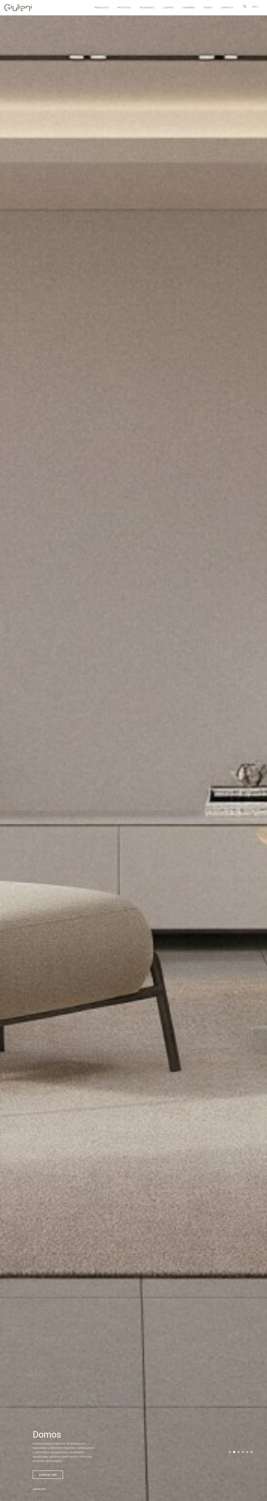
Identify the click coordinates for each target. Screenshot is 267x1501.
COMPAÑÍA (188, 7)
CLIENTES (168, 7)
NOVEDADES (147, 7)
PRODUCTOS (101, 7)
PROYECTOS (124, 7)
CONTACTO (227, 7)
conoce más (48, 1474)
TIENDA (207, 7)
